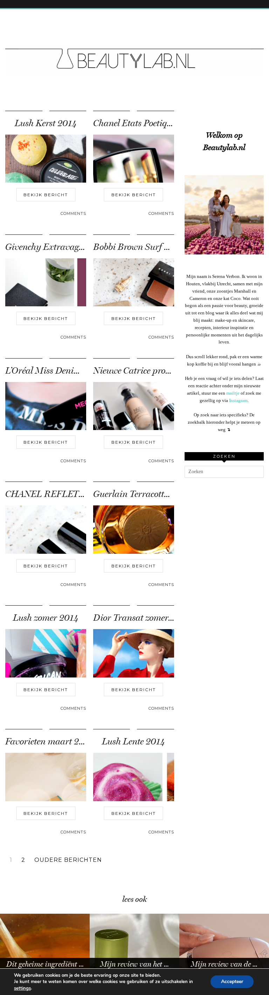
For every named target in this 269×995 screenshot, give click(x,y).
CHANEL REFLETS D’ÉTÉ (58, 494)
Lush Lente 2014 (133, 741)
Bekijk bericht (45, 194)
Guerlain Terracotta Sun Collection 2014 (170, 494)
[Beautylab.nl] (134, 47)
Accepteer (232, 982)
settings (22, 988)
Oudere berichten (68, 860)
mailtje (233, 393)
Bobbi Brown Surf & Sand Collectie (160, 246)
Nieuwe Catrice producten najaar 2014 (167, 370)
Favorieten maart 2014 (49, 741)
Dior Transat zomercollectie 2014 (155, 617)
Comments (73, 213)
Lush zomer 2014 (45, 617)
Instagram (238, 400)
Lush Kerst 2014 (46, 123)
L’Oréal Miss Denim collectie (58, 370)
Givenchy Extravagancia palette (66, 246)
